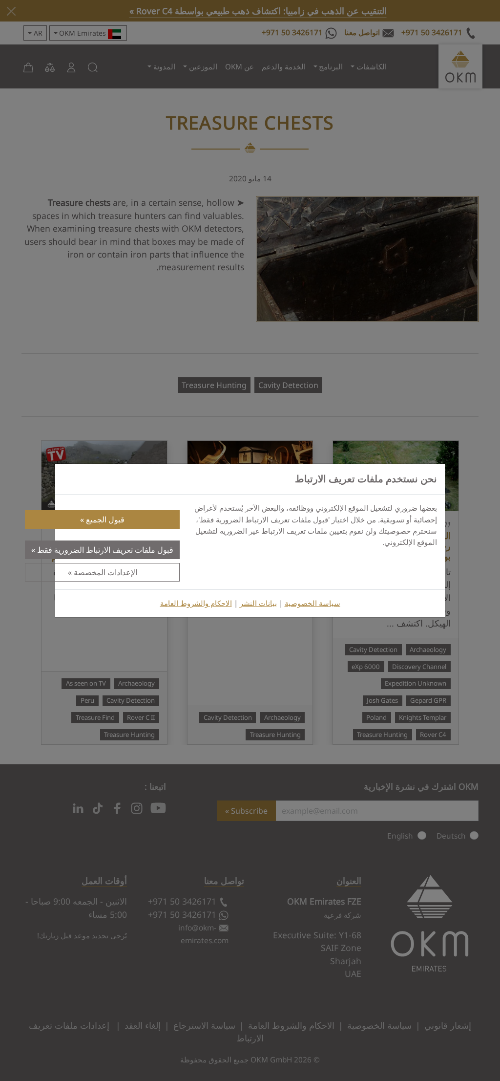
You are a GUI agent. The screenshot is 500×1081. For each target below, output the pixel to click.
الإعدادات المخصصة (105, 572)
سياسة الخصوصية (312, 603)
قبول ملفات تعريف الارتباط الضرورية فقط (105, 549)
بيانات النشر (258, 603)
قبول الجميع (105, 519)
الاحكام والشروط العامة (196, 603)
